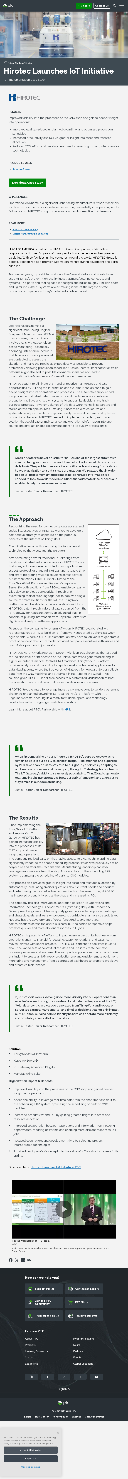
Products (30, 1345)
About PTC (31, 1338)
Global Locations (83, 1363)
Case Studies (16, 63)
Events (77, 1357)
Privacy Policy (60, 1416)
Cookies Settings (94, 1416)
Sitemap (76, 1416)
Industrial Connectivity (25, 229)
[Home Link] (5, 63)
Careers (29, 1357)
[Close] (57, 1433)
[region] (31, 1452)
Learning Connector (36, 1351)
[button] (27, 182)
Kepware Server (21, 169)
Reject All (30, 1458)
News (76, 1345)
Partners (78, 1351)
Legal (27, 1416)
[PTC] (64, 1403)
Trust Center (42, 1416)
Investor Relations (83, 1338)
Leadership (31, 1363)
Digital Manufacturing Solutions (30, 234)
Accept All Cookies (30, 1450)
